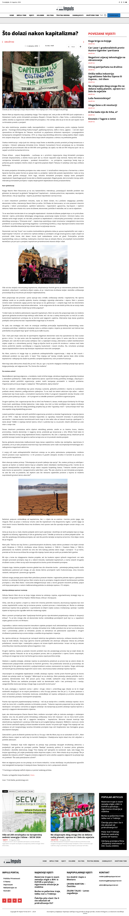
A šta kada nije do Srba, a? (103, 111)
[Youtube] (126, 2)
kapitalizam (22, 791)
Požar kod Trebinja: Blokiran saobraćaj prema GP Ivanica (110, 834)
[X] (123, 2)
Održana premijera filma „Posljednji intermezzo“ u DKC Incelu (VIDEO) (112, 843)
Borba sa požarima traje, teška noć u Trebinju (112, 817)
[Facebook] (119, 2)
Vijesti (5, 840)
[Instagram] (121, 2)
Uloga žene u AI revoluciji (102, 105)
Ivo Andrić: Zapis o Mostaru (76, 878)
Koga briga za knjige (99, 40)
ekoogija (12, 791)
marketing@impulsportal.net (110, 881)
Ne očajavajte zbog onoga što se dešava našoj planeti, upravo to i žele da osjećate (106, 88)
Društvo (9, 42)
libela (32, 775)
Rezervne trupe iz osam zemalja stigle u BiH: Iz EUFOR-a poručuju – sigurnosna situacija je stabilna (112, 806)
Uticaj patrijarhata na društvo (105, 66)
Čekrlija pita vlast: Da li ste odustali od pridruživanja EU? (112, 825)
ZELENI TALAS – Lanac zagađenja (78, 891)
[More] (80, 47)
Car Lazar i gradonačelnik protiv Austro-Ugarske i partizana (106, 49)
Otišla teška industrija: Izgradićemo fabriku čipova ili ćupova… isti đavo (105, 76)
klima (31, 791)
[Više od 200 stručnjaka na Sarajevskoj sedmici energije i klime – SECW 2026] (24, 812)
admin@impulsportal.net (108, 885)
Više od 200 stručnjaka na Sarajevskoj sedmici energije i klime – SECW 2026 (22, 835)
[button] (103, 15)
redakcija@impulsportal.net (110, 876)
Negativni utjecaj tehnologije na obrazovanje (106, 59)
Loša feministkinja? (99, 98)
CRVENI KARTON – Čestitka (76, 885)
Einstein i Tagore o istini (102, 118)
